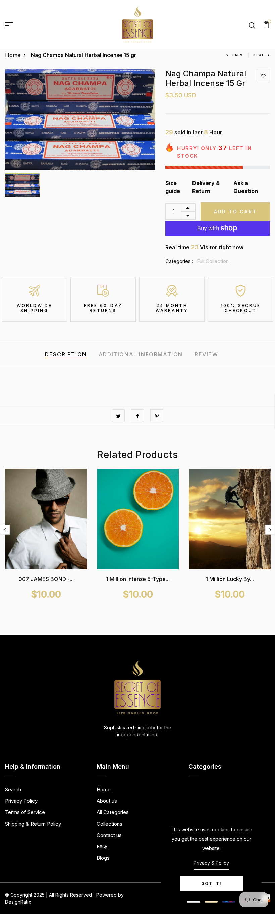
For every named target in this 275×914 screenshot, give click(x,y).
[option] (80, 119)
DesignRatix (18, 902)
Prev (237, 55)
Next (258, 55)
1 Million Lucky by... (230, 579)
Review (206, 354)
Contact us (109, 835)
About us (107, 801)
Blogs (103, 858)
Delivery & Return (206, 187)
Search (13, 789)
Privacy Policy (21, 801)
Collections (109, 824)
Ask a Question (245, 187)
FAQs (103, 846)
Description (66, 354)
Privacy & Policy (211, 863)
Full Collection (213, 261)
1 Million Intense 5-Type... (138, 579)
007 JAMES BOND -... (46, 579)
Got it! (211, 883)
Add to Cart (235, 211)
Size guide (172, 187)
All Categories (113, 812)
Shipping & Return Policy (33, 824)
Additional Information (141, 354)
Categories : (179, 261)
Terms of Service (25, 812)
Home (12, 55)
